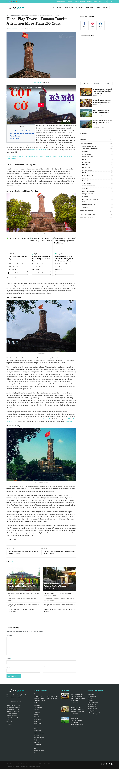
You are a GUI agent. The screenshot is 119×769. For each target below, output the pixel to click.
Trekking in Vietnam (12, 715)
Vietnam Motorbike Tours (13, 717)
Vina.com (12, 766)
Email (9, 667)
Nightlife (89, 1)
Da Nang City (86, 162)
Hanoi (44, 28)
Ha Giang (85, 165)
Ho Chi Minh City (87, 175)
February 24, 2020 (50, 588)
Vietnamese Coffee (93, 715)
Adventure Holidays (12, 713)
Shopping (95, 1)
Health (90, 698)
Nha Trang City (87, 183)
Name (9, 659)
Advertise (14, 764)
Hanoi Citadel (37, 82)
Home (8, 15)
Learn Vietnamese (93, 702)
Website (45, 667)
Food (98, 7)
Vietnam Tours (10, 722)
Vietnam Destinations (60, 1)
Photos (100, 1)
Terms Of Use (47, 764)
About (8, 764)
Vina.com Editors (12, 28)
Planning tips (91, 694)
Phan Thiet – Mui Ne (88, 191)
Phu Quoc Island (87, 194)
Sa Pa (83, 202)
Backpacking (10, 720)
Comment (10, 635)
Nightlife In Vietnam (89, 186)
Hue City (85, 180)
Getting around (92, 696)
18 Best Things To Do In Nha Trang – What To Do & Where (102, 123)
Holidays (90, 700)
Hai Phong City (87, 170)
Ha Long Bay (86, 167)
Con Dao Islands (87, 157)
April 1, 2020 (12, 588)
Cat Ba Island (86, 154)
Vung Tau (85, 207)
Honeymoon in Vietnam (13, 709)
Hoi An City (85, 178)
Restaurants (82, 1)
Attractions (69, 1)
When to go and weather (94, 713)
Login (111, 1)
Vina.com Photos (86, 218)
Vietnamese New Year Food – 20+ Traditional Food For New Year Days (102, 91)
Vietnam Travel (13, 15)
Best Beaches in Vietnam (13, 711)
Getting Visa (91, 711)
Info (104, 1)
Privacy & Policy (38, 764)
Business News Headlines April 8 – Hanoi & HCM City (77, 709)
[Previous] (39, 617)
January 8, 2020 (25, 28)
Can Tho (84, 151)
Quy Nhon (85, 196)
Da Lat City (86, 159)
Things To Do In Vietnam (13, 705)
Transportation (92, 706)
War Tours (9, 724)
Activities (76, 1)
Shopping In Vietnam (88, 204)
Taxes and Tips (92, 704)
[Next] (43, 617)
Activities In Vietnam (89, 146)
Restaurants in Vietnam (90, 199)
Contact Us (29, 764)
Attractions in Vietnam (23, 15)
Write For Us (21, 764)
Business (83, 139)
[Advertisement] (96, 63)
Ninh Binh (85, 188)
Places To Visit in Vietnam (13, 707)
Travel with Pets (92, 708)
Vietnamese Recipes (87, 214)
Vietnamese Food (86, 211)
